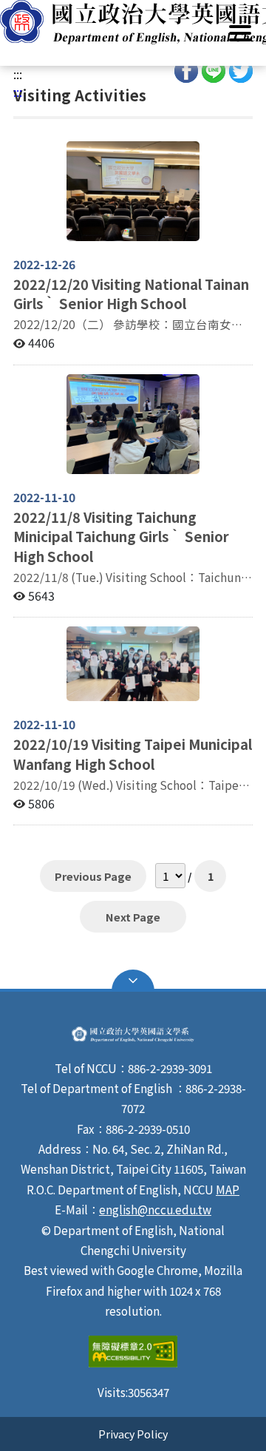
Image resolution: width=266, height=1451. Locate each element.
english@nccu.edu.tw (155, 1209)
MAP (227, 1189)
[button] (133, 22)
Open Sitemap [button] (133, 981)
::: (17, 74)
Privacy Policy (133, 1433)
